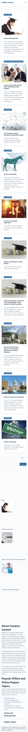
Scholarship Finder (10, 698)
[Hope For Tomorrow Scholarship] (14, 384)
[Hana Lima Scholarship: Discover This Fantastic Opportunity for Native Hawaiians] (14, 335)
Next (22, 457)
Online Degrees (8, 61)
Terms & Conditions (20, 728)
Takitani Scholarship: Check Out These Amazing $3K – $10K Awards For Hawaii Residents (14, 302)
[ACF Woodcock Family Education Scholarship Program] (14, 121)
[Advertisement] (14, 483)
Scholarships (7, 14)
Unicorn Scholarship (10, 174)
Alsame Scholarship (10, 442)
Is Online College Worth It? (12, 700)
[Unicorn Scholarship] (14, 162)
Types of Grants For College (12, 706)
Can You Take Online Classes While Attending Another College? (13, 86)
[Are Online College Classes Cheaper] (14, 574)
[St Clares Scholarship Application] (14, 208)
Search (23, 464)
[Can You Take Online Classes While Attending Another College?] (14, 73)
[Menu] (25, 2)
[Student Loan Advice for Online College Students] (14, 544)
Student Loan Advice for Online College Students (13, 559)
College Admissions (18, 61)
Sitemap (4, 730)
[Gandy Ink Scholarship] (14, 26)
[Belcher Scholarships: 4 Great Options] (14, 249)
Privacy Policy (11, 728)
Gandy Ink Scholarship (11, 38)
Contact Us (9, 730)
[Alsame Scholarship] (14, 429)
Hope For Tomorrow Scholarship (14, 397)
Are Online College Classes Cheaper (10, 589)
